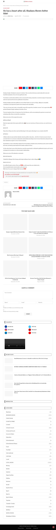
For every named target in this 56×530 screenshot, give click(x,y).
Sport (28, 491)
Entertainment (28, 440)
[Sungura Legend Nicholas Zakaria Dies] (15, 222)
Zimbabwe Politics (28, 516)
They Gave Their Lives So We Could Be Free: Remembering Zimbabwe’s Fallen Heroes (32, 392)
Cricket (28, 424)
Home (4, 5)
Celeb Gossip (28, 418)
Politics (28, 478)
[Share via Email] (41, 88)
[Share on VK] (35, 88)
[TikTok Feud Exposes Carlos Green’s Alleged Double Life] (15, 268)
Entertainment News (28, 443)
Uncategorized (28, 506)
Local (28, 459)
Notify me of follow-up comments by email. (13, 307)
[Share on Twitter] (27, 88)
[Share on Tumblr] (32, 88)
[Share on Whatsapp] (38, 88)
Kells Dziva (10, 16)
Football (28, 450)
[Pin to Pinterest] (30, 88)
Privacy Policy (21, 528)
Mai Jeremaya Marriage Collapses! (15, 255)
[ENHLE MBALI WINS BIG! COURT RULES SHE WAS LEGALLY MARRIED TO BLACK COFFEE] (41, 245)
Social (28, 484)
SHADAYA (6, 182)
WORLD (28, 510)
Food (28, 446)
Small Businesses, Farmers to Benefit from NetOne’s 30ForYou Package (31, 358)
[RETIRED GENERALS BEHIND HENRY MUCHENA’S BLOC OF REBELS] (9, 369)
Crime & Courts (28, 427)
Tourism (28, 500)
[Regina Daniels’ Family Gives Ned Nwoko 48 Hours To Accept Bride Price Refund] (41, 222)
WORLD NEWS (28, 513)
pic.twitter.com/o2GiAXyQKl (12, 174)
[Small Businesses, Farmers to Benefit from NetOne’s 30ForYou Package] (9, 360)
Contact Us (35, 528)
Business (28, 412)
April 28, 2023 (25, 176)
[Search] (52, 1)
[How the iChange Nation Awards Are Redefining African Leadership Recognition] (9, 385)
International (28, 453)
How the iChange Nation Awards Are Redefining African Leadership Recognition (30, 384)
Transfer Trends (28, 503)
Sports (28, 494)
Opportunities (28, 475)
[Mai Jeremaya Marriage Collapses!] (15, 245)
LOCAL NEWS (28, 462)
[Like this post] (20, 188)
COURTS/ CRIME (28, 421)
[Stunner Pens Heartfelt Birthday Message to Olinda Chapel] (41, 268)
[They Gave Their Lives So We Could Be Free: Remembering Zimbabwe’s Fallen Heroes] (9, 393)
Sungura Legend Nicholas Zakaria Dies (15, 232)
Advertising (28, 528)
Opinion (28, 472)
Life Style (28, 456)
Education (28, 437)
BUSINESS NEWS (28, 415)
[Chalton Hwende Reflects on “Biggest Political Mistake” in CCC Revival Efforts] (9, 377)
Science (28, 481)
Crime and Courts (28, 431)
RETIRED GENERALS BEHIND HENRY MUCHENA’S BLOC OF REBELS (30, 366)
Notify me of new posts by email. (10, 311)
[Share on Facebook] (24, 88)
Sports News (28, 497)
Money (28, 465)
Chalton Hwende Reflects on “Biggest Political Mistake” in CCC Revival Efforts (32, 375)
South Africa (28, 487)
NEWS (28, 468)
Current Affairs (28, 434)
